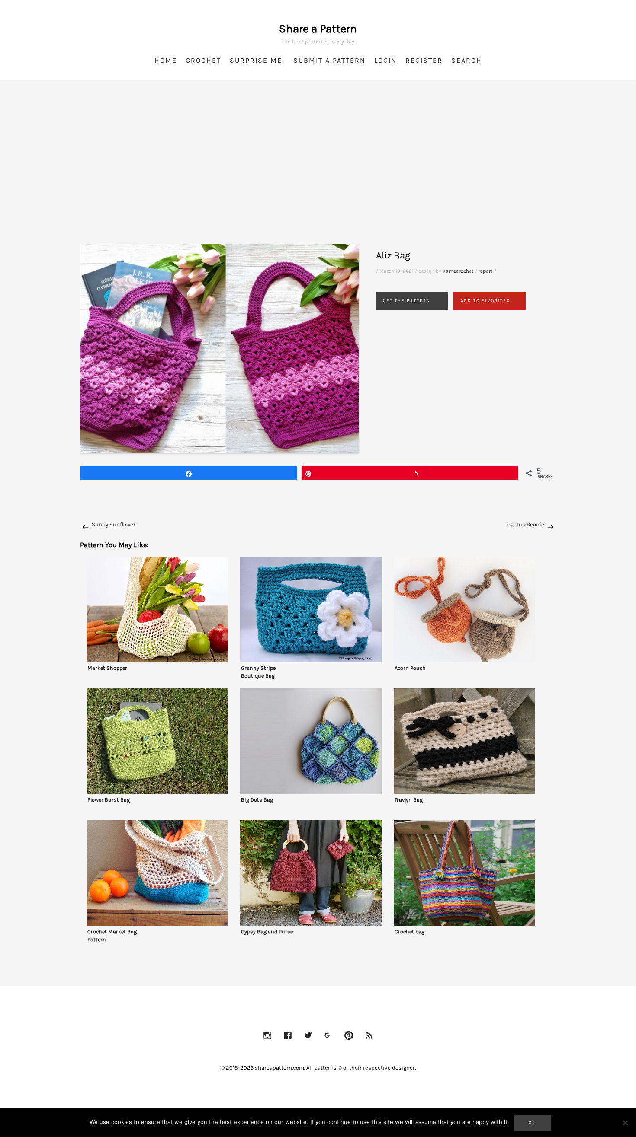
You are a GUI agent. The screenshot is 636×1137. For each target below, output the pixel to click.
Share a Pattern (318, 28)
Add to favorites (485, 300)
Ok (532, 1122)
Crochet (203, 60)
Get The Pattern (406, 300)
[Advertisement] (318, 172)
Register (424, 60)
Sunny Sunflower (113, 524)
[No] (625, 1122)
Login (385, 60)
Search (466, 60)
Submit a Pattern (329, 60)
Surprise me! (257, 60)
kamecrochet (458, 271)
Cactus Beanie (525, 524)
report (486, 271)
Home (165, 60)
